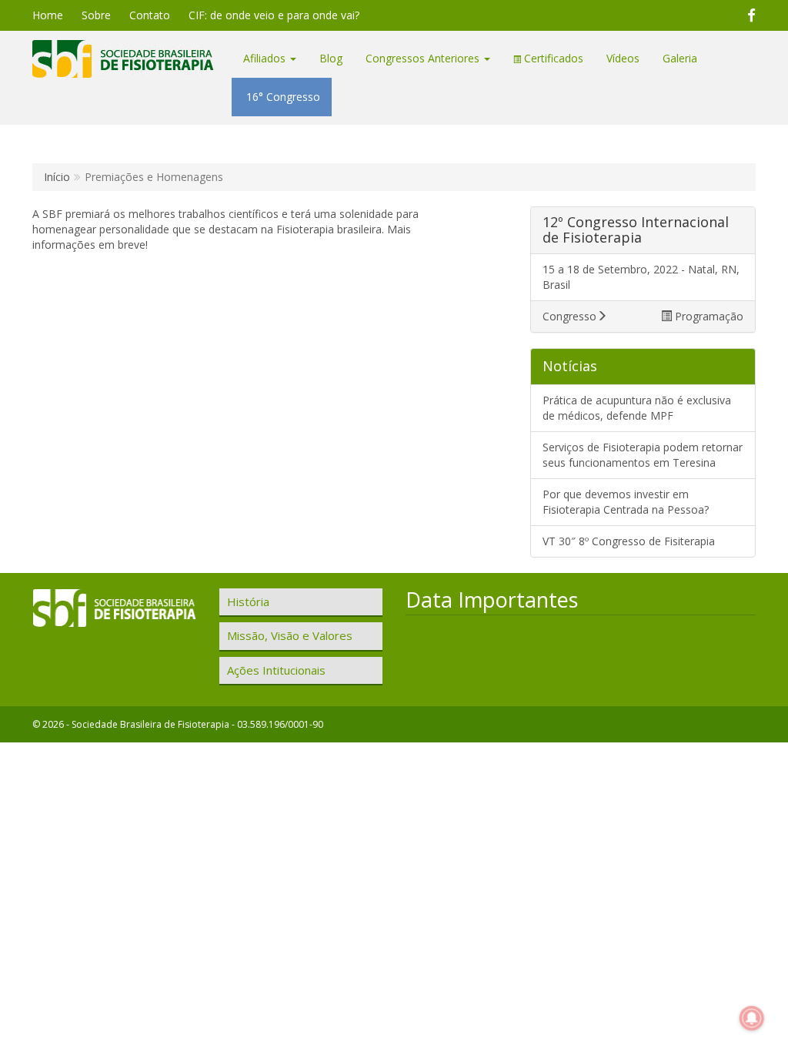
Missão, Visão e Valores (289, 635)
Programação (707, 316)
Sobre (96, 15)
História (248, 601)
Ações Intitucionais (276, 670)
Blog (330, 58)
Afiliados (266, 58)
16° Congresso (281, 96)
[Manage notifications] (752, 1018)
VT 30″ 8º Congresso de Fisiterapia (629, 541)
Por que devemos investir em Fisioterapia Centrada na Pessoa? (626, 502)
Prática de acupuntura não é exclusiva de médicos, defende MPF (637, 408)
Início (57, 176)
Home (47, 15)
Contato (149, 15)
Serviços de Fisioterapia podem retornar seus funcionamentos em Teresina (643, 455)
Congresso (569, 316)
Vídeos (622, 58)
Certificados (552, 58)
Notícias (570, 366)
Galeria (680, 58)
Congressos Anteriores (424, 58)
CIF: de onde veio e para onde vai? (274, 15)
